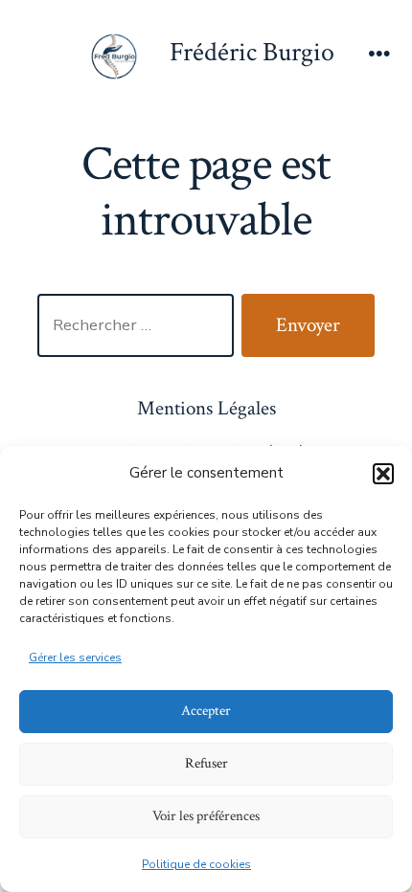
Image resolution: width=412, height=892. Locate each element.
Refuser (206, 763)
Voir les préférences (206, 816)
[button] (383, 473)
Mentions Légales (206, 408)
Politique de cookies (196, 864)
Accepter (206, 711)
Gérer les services (75, 657)
